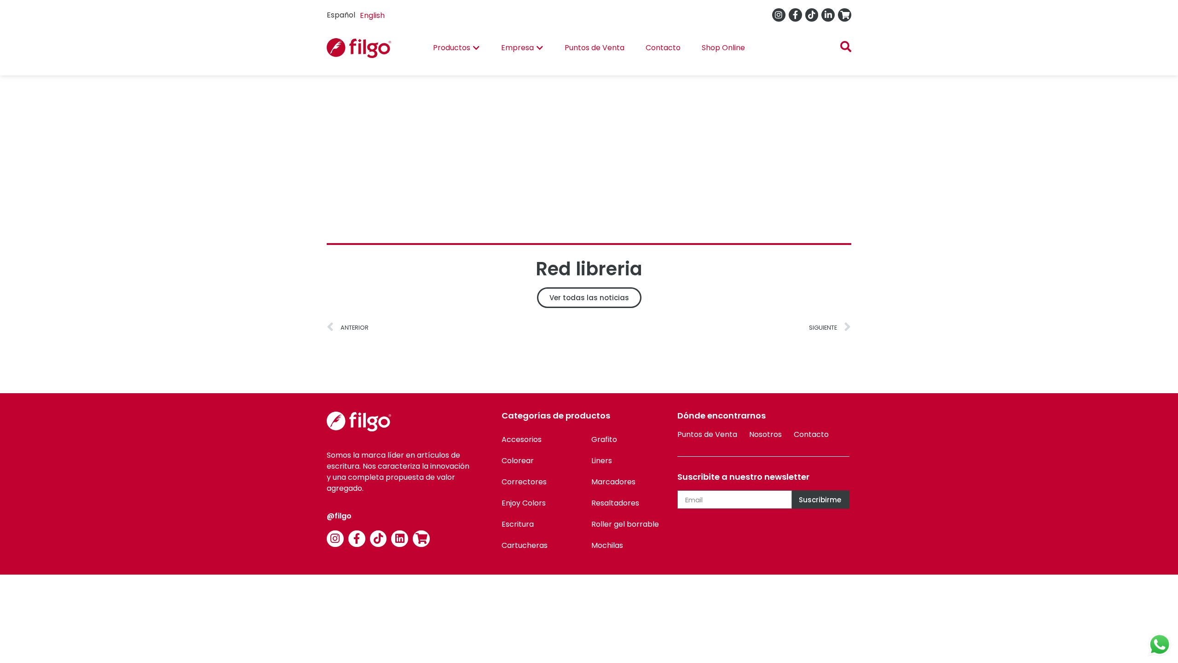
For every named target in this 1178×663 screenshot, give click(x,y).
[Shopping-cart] (844, 15)
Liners (601, 460)
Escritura (518, 524)
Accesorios (522, 439)
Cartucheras (525, 545)
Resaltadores (615, 503)
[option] (372, 15)
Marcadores (613, 482)
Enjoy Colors (524, 503)
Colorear (518, 460)
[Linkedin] (399, 538)
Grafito (604, 439)
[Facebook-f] (795, 15)
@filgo (339, 516)
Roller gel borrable (625, 524)
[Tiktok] (812, 15)
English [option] (372, 15)
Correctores (524, 482)
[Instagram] (778, 15)
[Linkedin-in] (828, 15)
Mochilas (607, 545)
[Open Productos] (476, 47)
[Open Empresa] (539, 47)
